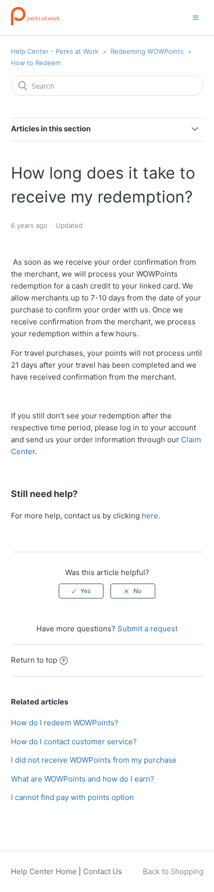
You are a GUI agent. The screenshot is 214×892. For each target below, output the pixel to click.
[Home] (35, 22)
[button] (196, 17)
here (150, 515)
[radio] (81, 591)
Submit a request (147, 628)
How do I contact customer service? (74, 741)
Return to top (34, 660)
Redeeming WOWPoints (147, 51)
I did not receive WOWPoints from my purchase (94, 760)
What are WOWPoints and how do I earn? (82, 779)
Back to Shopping (173, 871)
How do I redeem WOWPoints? (64, 722)
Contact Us (102, 871)
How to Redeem (36, 63)
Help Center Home (44, 871)
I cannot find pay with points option (72, 797)
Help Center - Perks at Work (55, 51)
